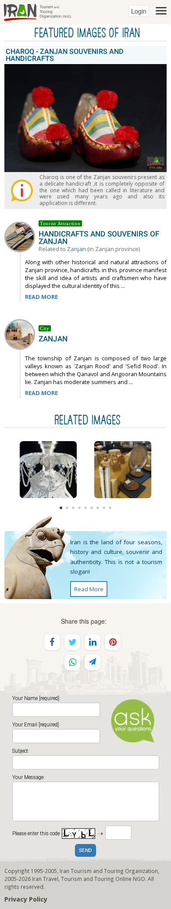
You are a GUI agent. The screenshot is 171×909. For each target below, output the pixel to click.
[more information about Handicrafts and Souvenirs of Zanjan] (21, 236)
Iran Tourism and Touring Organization (109, 870)
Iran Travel (45, 878)
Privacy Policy (25, 899)
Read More (88, 589)
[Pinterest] (113, 642)
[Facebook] (52, 642)
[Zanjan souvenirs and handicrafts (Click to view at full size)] (123, 469)
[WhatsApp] (72, 662)
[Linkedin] (92, 642)
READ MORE (41, 297)
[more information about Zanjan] (21, 333)
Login (138, 11)
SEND (85, 851)
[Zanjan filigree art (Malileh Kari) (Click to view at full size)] (48, 469)
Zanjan (76, 249)
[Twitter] (72, 642)
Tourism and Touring (87, 878)
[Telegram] (92, 662)
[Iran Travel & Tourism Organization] (37, 11)
